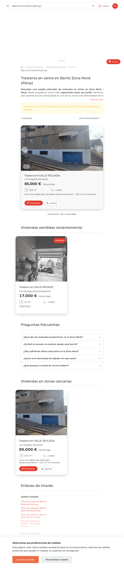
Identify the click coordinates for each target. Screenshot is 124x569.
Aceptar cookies (25, 559)
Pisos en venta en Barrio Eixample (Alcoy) (34, 503)
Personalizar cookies (57, 559)
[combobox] (51, 6)
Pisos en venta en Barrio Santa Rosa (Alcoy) (34, 509)
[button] (93, 6)
